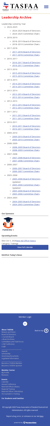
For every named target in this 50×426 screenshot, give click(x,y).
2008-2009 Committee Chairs (26, 150)
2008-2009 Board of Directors (26, 147)
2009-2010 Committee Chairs (26, 139)
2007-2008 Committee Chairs (26, 160)
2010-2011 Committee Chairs (26, 129)
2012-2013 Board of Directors (26, 104)
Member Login (25, 317)
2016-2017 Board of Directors (26, 62)
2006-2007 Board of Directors (26, 168)
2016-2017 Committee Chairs (26, 65)
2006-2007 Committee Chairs (26, 171)
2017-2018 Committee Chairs (26, 55)
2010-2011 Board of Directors (26, 126)
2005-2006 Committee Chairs (26, 185)
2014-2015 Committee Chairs (26, 86)
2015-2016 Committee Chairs (26, 76)
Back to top (39, 330)
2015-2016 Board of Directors (26, 73)
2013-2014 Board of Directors (26, 94)
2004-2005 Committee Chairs (26, 204)
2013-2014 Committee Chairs (26, 97)
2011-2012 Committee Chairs (26, 118)
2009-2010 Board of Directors (26, 136)
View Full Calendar (25, 247)
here (41, 416)
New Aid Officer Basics (26, 240)
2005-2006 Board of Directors (26, 179)
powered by (18, 422)
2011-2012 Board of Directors (26, 115)
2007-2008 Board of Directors (26, 157)
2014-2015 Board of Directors (26, 83)
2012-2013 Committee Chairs (26, 107)
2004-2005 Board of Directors (26, 201)
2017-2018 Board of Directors (26, 51)
